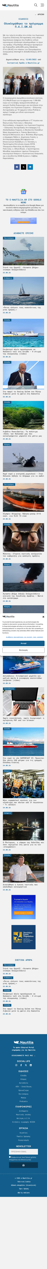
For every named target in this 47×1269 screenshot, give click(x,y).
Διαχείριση (31, 1185)
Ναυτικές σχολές (23, 1114)
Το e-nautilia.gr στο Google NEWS (23, 201)
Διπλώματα (23, 1111)
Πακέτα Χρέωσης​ (23, 1136)
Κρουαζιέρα (23, 1090)
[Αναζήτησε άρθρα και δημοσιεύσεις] (35, 5)
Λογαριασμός (23, 1140)
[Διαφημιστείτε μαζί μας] (23, 221)
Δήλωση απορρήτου (18, 1185)
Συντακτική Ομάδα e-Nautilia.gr (23, 63)
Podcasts (23, 1101)
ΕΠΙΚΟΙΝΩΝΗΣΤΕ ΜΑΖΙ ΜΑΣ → (23, 1055)
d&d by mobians (23, 1192)
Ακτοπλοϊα (23, 1083)
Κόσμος (23, 1079)
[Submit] (23, 1165)
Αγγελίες (23, 1132)
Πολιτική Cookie (23, 1181)
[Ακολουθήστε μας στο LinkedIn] (31, 1065)
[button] (43, 617)
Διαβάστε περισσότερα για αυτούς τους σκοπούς (24, 637)
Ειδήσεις (23, 19)
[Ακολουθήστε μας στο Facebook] (21, 1065)
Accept (23, 643)
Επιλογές (23, 650)
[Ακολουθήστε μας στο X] (26, 1065)
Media (23, 1097)
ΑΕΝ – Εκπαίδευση (23, 1086)
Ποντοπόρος (23, 1094)
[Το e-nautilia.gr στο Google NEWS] (23, 192)
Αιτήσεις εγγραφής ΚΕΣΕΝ (23, 1122)
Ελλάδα (23, 1075)
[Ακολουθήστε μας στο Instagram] (16, 1065)
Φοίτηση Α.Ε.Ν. (23, 1118)
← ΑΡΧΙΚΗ (39, 14)
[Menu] (42, 5)
